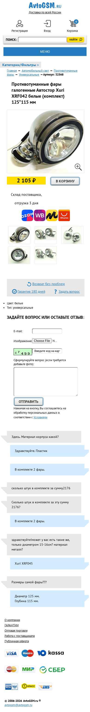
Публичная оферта (17, 641)
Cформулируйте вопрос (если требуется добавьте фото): (40, 362)
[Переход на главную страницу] (45, 5)
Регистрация (20, 31)
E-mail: (18, 331)
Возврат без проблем (48, 284)
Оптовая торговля (16, 631)
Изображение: (23, 341)
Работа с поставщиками (20, 636)
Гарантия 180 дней (31, 291)
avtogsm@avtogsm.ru (18, 705)
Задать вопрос (69, 291)
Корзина (72, 26)
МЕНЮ (45, 51)
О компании (12, 620)
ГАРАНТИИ (12, 625)
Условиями (40, 417)
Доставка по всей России (45, 12)
